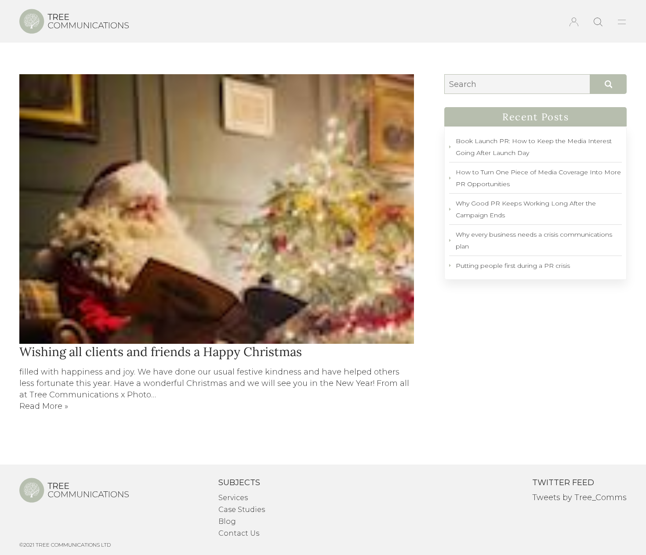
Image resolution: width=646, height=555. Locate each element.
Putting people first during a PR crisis (513, 266)
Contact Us (238, 533)
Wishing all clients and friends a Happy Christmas (160, 352)
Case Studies (241, 509)
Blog (227, 521)
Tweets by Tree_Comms (579, 497)
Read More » (43, 406)
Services (233, 498)
